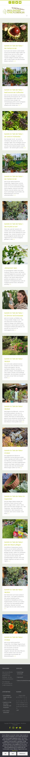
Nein (13, 753)
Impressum (20, 677)
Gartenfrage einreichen (20, 673)
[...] (14, 61)
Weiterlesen (15, 750)
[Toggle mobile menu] (27, 15)
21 (23, 704)
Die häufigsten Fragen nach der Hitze (7, 697)
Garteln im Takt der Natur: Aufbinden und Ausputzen (7, 705)
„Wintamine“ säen (10, 268)
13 (21, 702)
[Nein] (28, 745)
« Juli (17, 710)
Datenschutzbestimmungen (22, 680)
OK (5, 753)
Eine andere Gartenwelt (6, 711)
